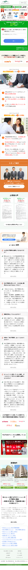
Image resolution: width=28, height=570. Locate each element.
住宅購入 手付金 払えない (9, 541)
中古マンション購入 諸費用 (9, 543)
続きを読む (14, 522)
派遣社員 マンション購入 (9, 535)
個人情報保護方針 (10, 561)
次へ (14, 41)
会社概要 (3, 561)
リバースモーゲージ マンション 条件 (12, 539)
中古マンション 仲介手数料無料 (10, 527)
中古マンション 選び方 (8, 533)
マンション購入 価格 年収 (9, 537)
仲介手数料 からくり (7, 529)
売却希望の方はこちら (21, 47)
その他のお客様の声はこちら (14, 224)
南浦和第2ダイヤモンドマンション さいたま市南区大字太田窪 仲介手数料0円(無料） (7, 479)
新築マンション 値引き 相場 (9, 545)
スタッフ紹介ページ (14, 186)
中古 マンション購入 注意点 (9, 531)
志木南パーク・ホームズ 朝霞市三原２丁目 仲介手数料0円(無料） (20, 480)
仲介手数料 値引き (20, 529)
